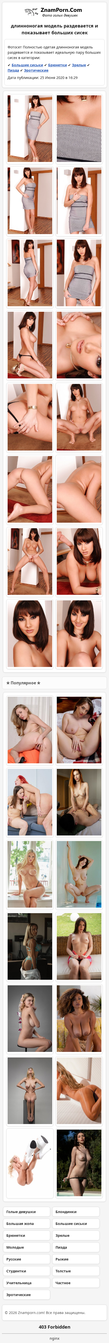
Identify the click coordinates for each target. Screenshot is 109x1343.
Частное (63, 1282)
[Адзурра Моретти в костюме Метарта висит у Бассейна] (79, 875)
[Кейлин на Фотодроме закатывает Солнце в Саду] (79, 947)
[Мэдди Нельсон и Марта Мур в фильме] (30, 802)
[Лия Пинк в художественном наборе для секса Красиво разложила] (30, 730)
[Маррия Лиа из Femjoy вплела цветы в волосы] (30, 1019)
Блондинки (66, 1211)
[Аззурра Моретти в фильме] (79, 730)
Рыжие (62, 1259)
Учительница (18, 1282)
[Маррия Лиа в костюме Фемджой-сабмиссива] (30, 1091)
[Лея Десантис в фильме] (79, 802)
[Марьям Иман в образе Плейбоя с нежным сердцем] (79, 1019)
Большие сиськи (27, 65)
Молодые (15, 1247)
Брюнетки (57, 65)
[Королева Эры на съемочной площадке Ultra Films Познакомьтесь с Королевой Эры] (30, 875)
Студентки (16, 1271)
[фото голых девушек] (54, 11)
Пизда (13, 70)
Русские (13, 1259)
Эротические (36, 70)
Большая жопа (20, 1223)
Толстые (63, 1271)
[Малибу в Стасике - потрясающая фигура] (30, 947)
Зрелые (79, 65)
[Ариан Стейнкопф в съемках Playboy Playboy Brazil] (79, 1091)
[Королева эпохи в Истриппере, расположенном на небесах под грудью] (30, 1163)
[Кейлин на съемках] (79, 1163)
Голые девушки (21, 1211)
